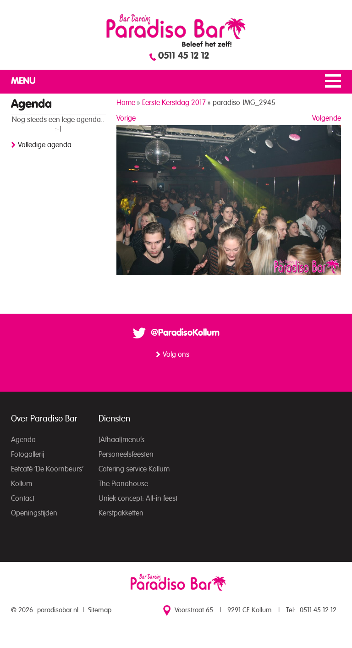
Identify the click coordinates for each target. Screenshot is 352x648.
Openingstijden (34, 513)
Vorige (126, 118)
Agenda (23, 439)
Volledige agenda (45, 145)
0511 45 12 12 (183, 56)
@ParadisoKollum (185, 333)
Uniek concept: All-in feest (138, 498)
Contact (22, 498)
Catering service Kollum (134, 469)
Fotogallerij (27, 454)
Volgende (326, 118)
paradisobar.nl (57, 610)
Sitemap (99, 610)
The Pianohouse (123, 483)
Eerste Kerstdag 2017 (174, 102)
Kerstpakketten (121, 513)
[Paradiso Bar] (176, 30)
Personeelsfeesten (126, 454)
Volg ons (176, 354)
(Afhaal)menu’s (121, 439)
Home (125, 102)
